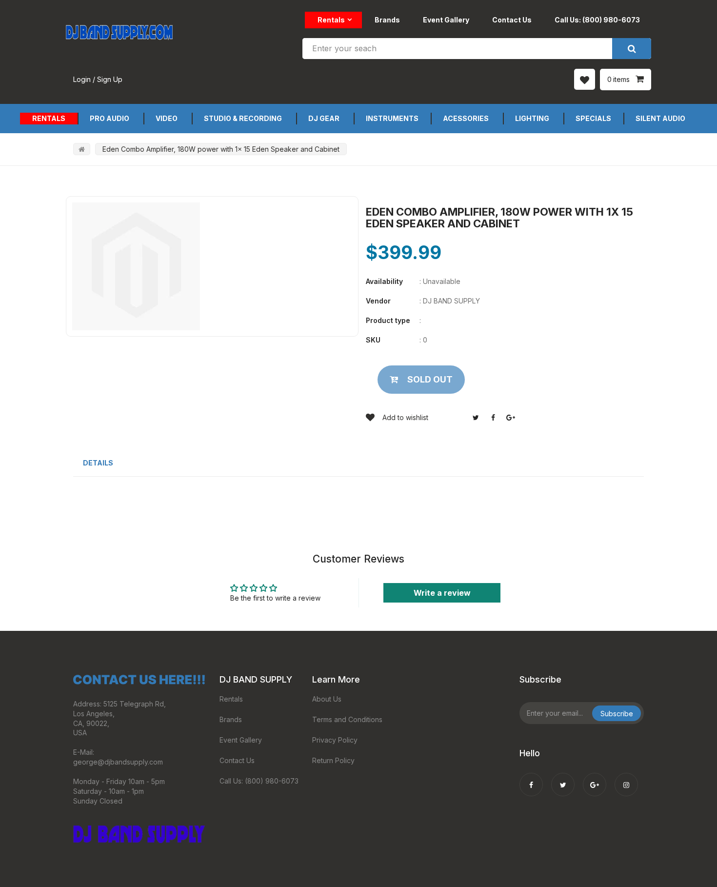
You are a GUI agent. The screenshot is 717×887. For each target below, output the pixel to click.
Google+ (510, 417)
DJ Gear (323, 118)
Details (98, 463)
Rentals (331, 20)
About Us (326, 699)
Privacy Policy (335, 740)
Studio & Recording (243, 118)
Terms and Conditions (347, 719)
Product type (388, 320)
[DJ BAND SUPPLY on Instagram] (626, 778)
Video (167, 118)
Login (82, 79)
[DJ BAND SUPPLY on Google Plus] (594, 778)
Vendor (378, 301)
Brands (387, 20)
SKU (373, 340)
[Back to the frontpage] (82, 149)
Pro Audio (109, 118)
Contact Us (512, 20)
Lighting (532, 118)
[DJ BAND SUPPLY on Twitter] (563, 778)
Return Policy (333, 760)
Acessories (466, 118)
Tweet (475, 417)
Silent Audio (660, 118)
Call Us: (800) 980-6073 (597, 20)
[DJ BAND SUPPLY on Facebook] (531, 778)
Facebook (493, 417)
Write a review (442, 593)
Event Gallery (446, 20)
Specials (593, 118)
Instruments (392, 118)
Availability (384, 281)
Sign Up (109, 79)
